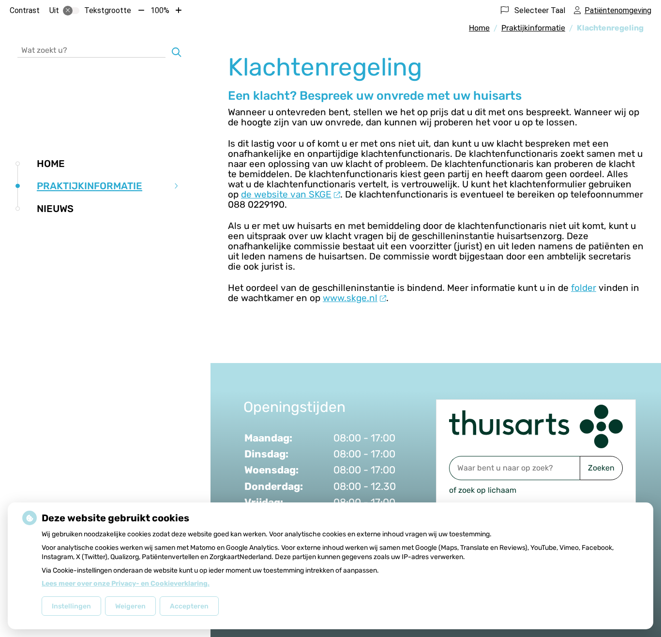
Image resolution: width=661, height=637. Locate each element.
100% (159, 10)
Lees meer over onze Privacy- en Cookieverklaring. (126, 583)
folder (583, 287)
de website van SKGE (286, 194)
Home (51, 163)
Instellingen (71, 606)
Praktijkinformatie (89, 186)
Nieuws (55, 208)
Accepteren (189, 606)
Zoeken (601, 467)
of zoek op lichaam (482, 490)
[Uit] (71, 10)
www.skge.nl (350, 297)
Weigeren (130, 606)
